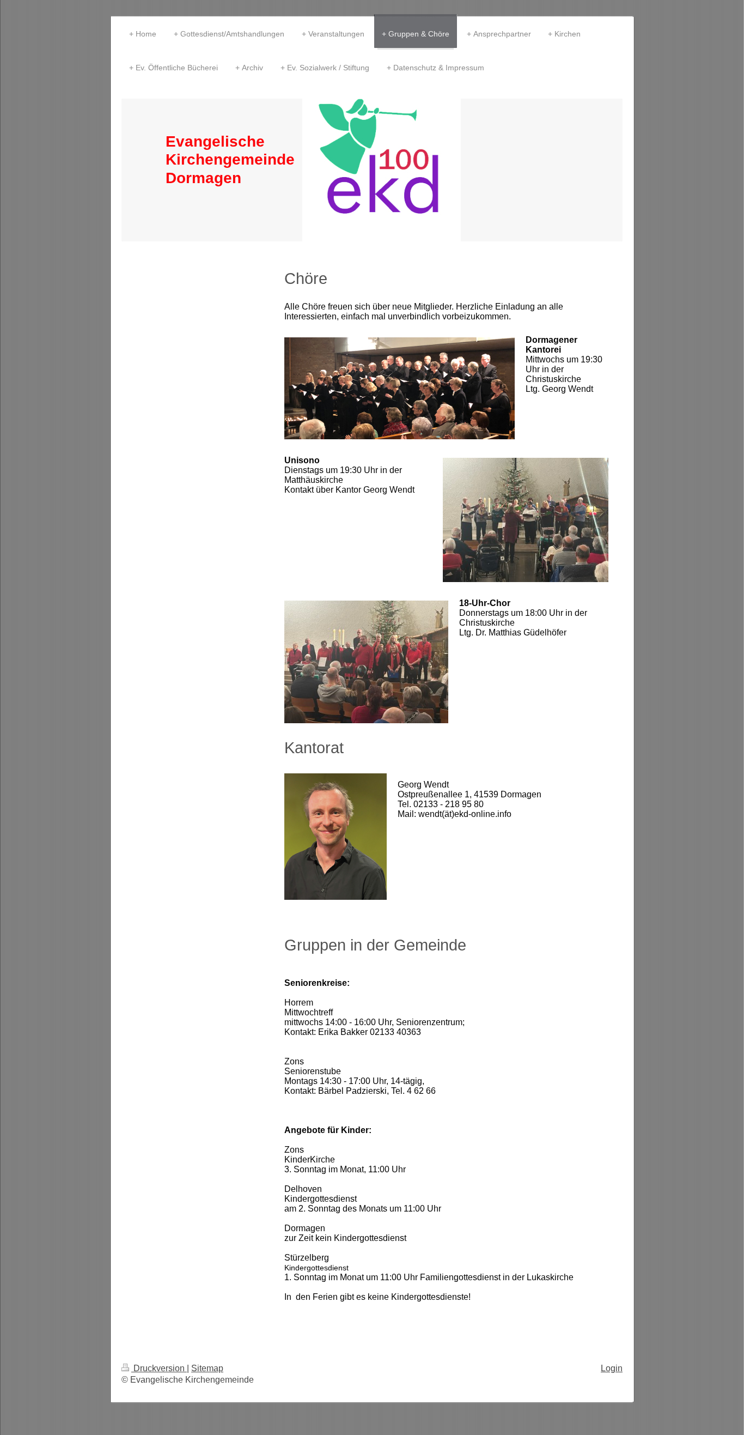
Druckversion (159, 1368)
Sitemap (207, 1368)
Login (612, 1368)
